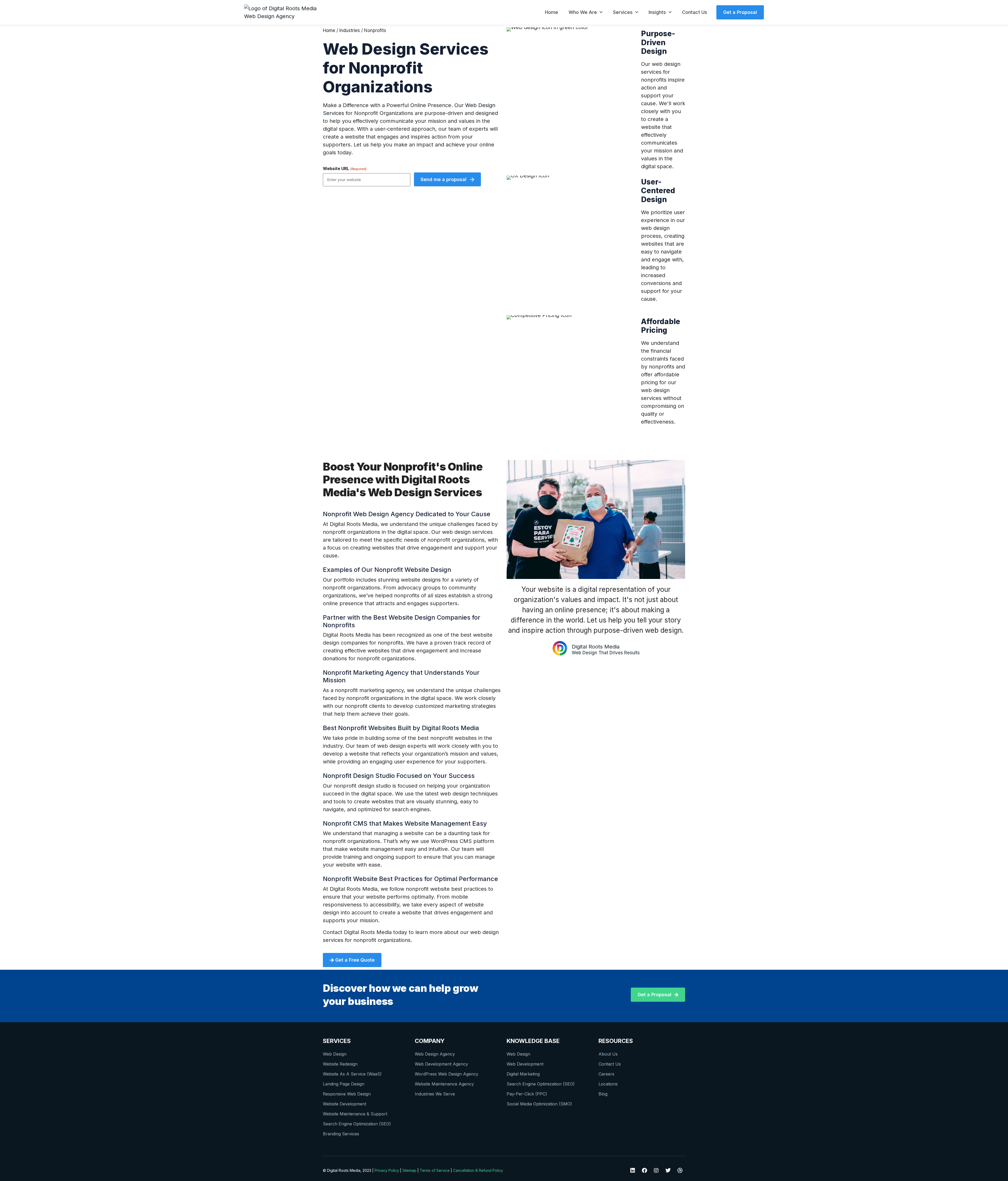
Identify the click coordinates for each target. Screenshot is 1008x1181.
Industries (349, 30)
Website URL (345, 168)
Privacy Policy (387, 1170)
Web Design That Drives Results (606, 653)
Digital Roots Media (596, 647)
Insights (657, 12)
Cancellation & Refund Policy (478, 1170)
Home (551, 12)
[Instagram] (656, 1170)
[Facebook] (644, 1170)
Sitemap (409, 1170)
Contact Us (694, 12)
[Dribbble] (680, 1170)
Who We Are (583, 12)
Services (623, 12)
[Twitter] (668, 1170)
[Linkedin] (632, 1170)
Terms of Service (435, 1170)
